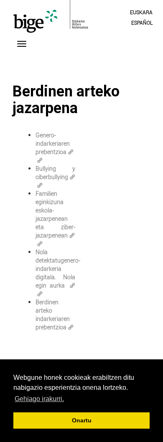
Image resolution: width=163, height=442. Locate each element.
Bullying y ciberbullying (55, 172)
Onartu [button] (82, 420)
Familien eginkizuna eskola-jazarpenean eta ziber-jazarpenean (55, 214)
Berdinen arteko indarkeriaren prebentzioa (53, 314)
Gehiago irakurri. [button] (39, 398)
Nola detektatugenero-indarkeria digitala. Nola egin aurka (58, 268)
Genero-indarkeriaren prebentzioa (53, 143)
